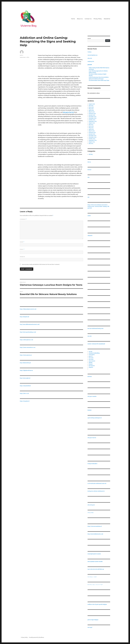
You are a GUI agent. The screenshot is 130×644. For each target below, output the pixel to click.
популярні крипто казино (94, 554)
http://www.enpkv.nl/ (25, 378)
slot (88, 197)
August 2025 (92, 123)
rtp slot (90, 351)
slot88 (89, 215)
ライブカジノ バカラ (92, 577)
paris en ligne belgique (93, 619)
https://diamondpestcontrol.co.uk (28, 309)
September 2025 (93, 121)
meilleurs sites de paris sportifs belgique (97, 604)
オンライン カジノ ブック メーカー (95, 584)
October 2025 (92, 119)
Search (89, 38)
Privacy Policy (98, 18)
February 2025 (92, 132)
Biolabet (89, 410)
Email (22, 249)
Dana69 (91, 364)
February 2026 (92, 113)
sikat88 (90, 362)
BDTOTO (90, 376)
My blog (91, 154)
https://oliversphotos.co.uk (26, 339)
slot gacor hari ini (92, 437)
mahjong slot (91, 61)
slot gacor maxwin (92, 396)
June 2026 (91, 107)
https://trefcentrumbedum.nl (95, 526)
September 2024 (93, 140)
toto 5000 (91, 357)
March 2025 (92, 131)
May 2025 (91, 127)
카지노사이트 (90, 512)
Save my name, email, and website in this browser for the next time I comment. (41, 264)
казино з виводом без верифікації (96, 343)
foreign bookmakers (92, 463)
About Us (80, 18)
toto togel (90, 627)
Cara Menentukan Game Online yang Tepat (99, 80)
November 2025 (92, 118)
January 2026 (92, 115)
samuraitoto (92, 354)
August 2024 (92, 142)
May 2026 (91, 108)
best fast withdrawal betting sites (95, 328)
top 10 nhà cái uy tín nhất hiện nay (96, 569)
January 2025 (92, 134)
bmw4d (89, 169)
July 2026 (91, 105)
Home (73, 18)
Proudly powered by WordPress (36, 637)
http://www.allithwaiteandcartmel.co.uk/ (30, 324)
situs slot (90, 58)
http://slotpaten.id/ (24, 316)
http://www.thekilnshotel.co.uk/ (95, 534)
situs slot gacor (91, 505)
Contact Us (88, 18)
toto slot (90, 336)
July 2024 (91, 143)
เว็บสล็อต (89, 52)
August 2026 (92, 104)
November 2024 (92, 137)
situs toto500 (92, 361)
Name (22, 242)
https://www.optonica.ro (26, 355)
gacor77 (91, 356)
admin (21, 55)
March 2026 (92, 112)
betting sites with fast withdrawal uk (96, 491)
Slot (88, 177)
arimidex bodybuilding (94, 353)
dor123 (89, 162)
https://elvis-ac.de (24, 393)
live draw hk (92, 365)
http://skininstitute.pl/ (25, 362)
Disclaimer (107, 18)
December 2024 (92, 135)
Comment (23, 219)
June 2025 (91, 126)
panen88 (90, 64)
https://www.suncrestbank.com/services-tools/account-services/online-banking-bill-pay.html (99, 206)
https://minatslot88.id (25, 385)
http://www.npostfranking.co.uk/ (28, 332)
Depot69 (91, 367)
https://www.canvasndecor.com (27, 347)
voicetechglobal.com (92, 55)
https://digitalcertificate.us (26, 370)
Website (22, 256)
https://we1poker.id (24, 401)
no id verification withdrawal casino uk (97, 483)
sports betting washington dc (95, 417)
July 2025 (91, 124)
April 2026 (91, 110)
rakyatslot (90, 235)
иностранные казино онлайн (95, 561)
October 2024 (92, 138)
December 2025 (92, 116)
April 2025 (91, 129)
